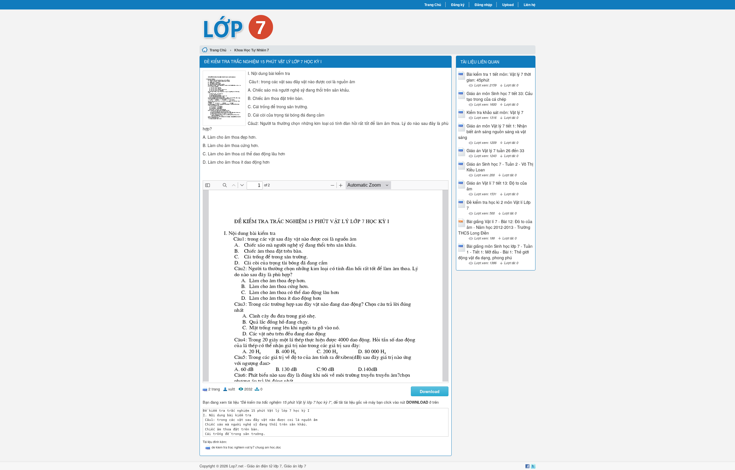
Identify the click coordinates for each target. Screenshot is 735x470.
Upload (508, 4)
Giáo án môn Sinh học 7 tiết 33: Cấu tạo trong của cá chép (500, 96)
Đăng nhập (483, 4)
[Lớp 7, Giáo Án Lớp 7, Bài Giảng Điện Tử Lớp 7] (284, 26)
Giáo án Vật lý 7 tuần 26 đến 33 (495, 150)
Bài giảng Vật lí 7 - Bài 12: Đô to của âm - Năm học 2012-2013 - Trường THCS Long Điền (495, 227)
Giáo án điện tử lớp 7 (264, 466)
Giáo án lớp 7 (295, 466)
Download (430, 391)
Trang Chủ (432, 4)
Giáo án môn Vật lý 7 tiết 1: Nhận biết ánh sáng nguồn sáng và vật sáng (492, 131)
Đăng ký (458, 4)
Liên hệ (529, 4)
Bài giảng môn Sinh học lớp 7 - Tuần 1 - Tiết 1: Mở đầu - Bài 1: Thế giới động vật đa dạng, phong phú (495, 251)
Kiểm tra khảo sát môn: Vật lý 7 (495, 112)
